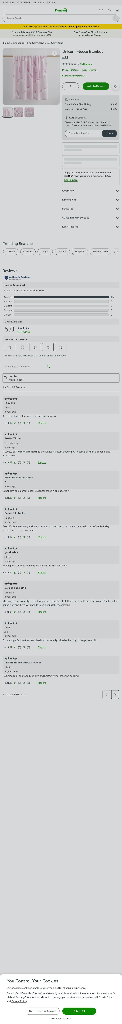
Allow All (79, 1011)
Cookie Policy (106, 997)
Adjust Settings (61, 1018)
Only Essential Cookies (43, 1011)
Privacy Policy (19, 1001)
